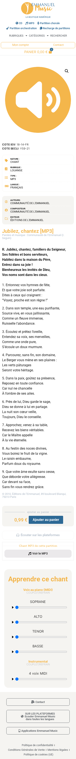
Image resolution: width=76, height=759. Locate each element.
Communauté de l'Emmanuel (30, 203)
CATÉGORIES (37, 35)
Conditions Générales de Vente (26, 749)
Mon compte (20, 45)
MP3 (31, 23)
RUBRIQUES (16, 35)
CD (20, 23)
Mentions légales (58, 749)
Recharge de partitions (56, 28)
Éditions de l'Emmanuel (26, 220)
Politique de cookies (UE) (38, 754)
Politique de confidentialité (37, 745)
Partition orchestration (23, 28)
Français (16, 187)
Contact (58, 45)
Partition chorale (50, 23)
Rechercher (58, 35)
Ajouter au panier (46, 520)
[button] (67, 71)
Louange (16, 170)
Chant (14, 161)
